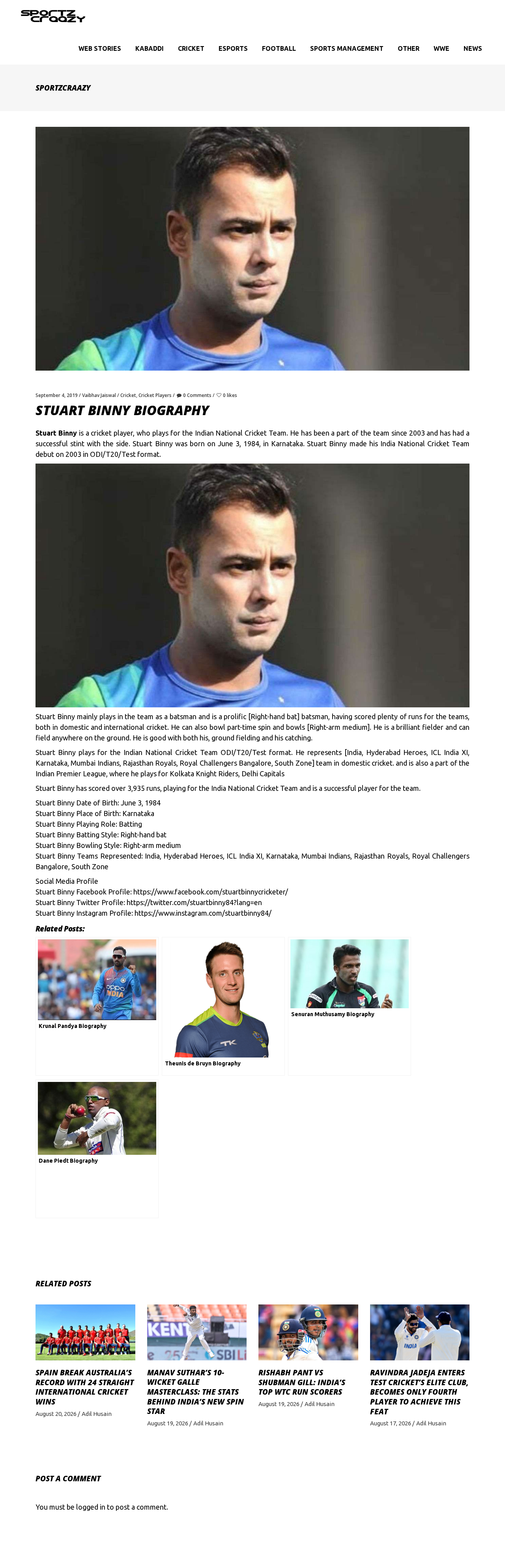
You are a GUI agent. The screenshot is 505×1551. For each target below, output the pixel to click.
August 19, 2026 (167, 1423)
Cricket (128, 395)
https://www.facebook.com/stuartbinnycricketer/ (210, 892)
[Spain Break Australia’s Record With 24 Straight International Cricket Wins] (85, 1332)
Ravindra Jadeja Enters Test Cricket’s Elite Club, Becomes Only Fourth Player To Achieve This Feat (419, 1392)
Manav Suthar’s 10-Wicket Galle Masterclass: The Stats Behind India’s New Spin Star (195, 1392)
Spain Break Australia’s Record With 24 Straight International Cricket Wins (85, 1387)
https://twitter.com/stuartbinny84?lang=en (194, 902)
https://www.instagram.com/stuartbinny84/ (203, 913)
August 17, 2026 (390, 1423)
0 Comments (197, 395)
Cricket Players (155, 395)
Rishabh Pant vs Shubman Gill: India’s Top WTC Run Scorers (301, 1382)
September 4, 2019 (57, 395)
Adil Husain (97, 1413)
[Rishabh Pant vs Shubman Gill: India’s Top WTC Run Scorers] (308, 1332)
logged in (90, 1507)
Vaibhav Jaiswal (99, 395)
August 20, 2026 (56, 1413)
